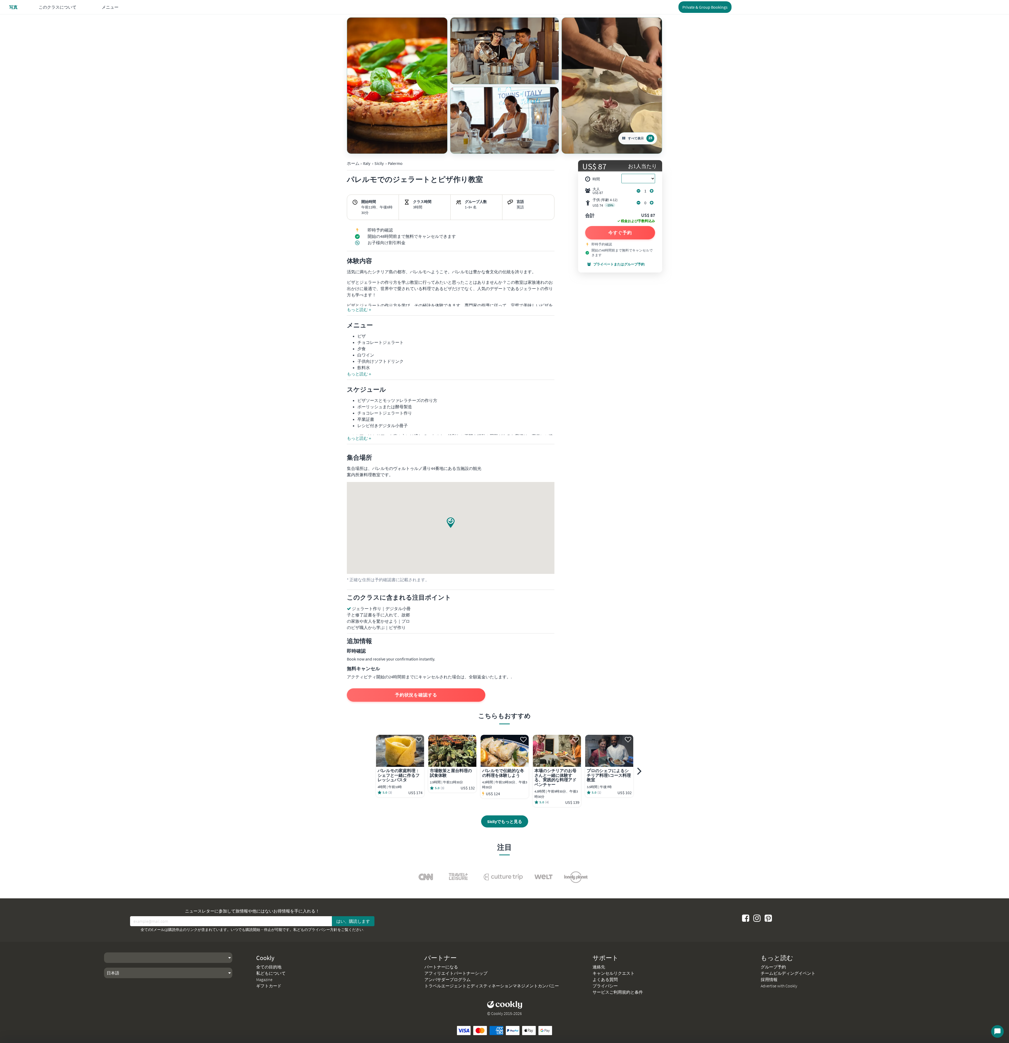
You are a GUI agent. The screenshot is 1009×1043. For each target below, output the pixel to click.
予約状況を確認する (416, 695)
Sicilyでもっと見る (504, 821)
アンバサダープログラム (447, 979)
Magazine (264, 979)
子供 (605, 202)
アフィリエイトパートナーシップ (455, 973)
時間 (596, 179)
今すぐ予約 (620, 232)
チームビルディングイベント (788, 973)
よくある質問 (605, 979)
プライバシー (605, 985)
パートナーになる (441, 966)
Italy (366, 163)
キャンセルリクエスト (614, 973)
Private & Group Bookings (705, 7)
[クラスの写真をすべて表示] (397, 86)
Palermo (395, 163)
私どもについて (271, 973)
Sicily (379, 163)
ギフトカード (268, 985)
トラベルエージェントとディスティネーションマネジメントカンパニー (491, 985)
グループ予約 (773, 966)
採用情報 (769, 979)
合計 (590, 215)
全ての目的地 (268, 966)
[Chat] (997, 1031)
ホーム (353, 163)
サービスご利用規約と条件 (618, 992)
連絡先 (599, 966)
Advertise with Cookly (779, 985)
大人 (598, 191)
